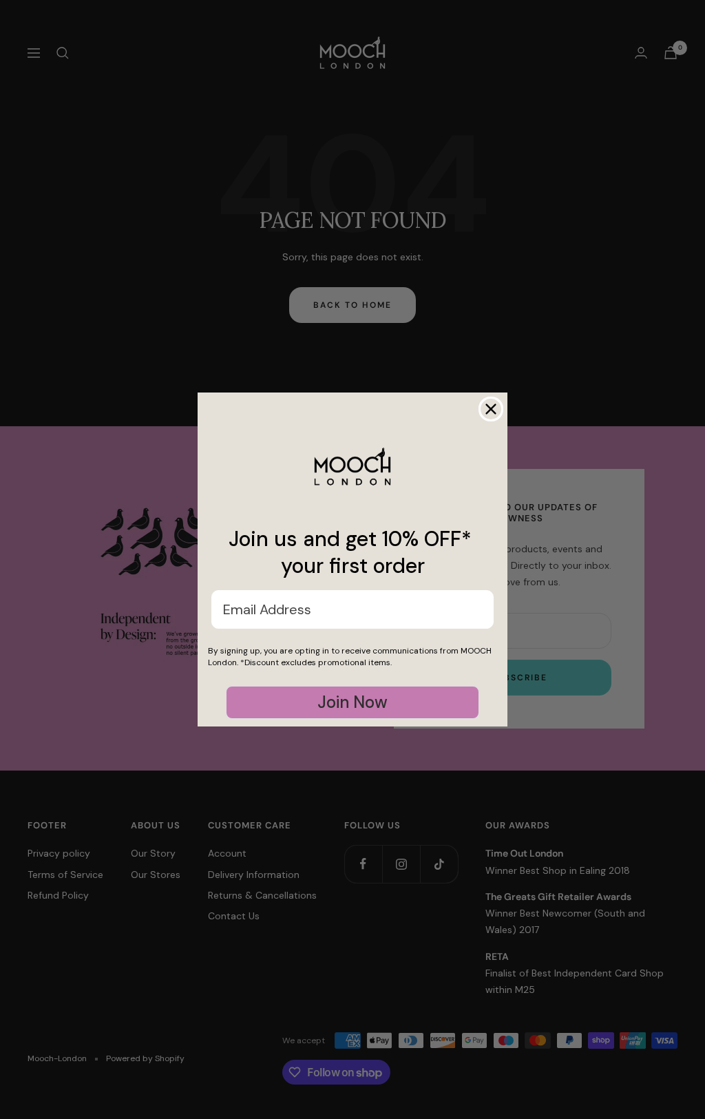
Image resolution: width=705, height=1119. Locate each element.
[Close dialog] (491, 409)
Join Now (352, 702)
